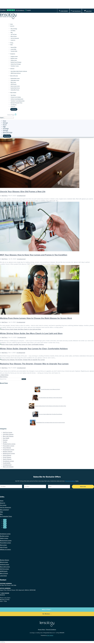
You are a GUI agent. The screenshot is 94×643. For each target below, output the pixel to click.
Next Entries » (4, 377)
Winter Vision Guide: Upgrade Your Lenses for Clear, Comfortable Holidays (34, 348)
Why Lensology (14, 28)
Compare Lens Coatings (16, 97)
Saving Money (7, 455)
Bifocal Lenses (4, 562)
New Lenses (3, 545)
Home (4, 121)
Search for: (3, 379)
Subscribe (83, 486)
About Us (12, 26)
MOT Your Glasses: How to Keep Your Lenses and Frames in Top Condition (33, 254)
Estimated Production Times (16, 103)
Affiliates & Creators (5, 549)
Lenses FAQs (13, 49)
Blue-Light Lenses (5, 567)
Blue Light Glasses (8, 436)
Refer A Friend (14, 36)
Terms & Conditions (70, 481)
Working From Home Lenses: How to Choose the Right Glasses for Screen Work (36, 318)
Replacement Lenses (9, 453)
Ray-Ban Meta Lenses (15, 78)
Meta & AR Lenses (14, 76)
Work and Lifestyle (8, 467)
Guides (5, 442)
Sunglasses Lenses (8, 461)
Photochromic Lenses (9, 444)
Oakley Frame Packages (16, 64)
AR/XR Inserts (13, 84)
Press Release (7, 448)
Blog (12, 32)
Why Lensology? (4, 510)
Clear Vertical (50, 635)
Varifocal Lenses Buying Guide (17, 99)
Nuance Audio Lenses (15, 86)
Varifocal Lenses (4, 564)
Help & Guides (13, 92)
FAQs (11, 44)
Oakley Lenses (14, 60)
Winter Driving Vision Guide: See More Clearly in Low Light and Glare (31, 333)
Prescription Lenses (8, 446)
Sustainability (6, 463)
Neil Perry (4, 196)
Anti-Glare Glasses (8, 434)
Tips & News (13, 95)
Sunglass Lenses (14, 56)
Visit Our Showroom (15, 38)
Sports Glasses (7, 459)
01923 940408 (64, 11)
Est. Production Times (6, 516)
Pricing (4, 125)
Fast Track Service (76, 11)
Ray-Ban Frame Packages (16, 62)
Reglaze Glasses (7, 451)
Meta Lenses (13, 82)
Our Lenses (3, 505)
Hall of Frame (3, 547)
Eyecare (5, 440)
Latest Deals (89, 11)
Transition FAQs (14, 51)
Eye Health (6, 438)
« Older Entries (4, 375)
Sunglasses (12, 54)
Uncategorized (21, 196)
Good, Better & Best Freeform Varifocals (19, 71)
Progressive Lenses (8, 450)
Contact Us (13, 40)
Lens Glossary (13, 104)
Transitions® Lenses (15, 66)
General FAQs (13, 47)
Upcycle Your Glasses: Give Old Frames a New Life (22, 191)
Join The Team (14, 34)
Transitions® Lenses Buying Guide (17, 101)
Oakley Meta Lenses (15, 80)
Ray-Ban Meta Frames (15, 88)
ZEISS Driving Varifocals (16, 73)
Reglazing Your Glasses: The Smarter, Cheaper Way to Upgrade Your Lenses (34, 363)
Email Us (2, 595)
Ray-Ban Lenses (14, 58)
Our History (13, 30)
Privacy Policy (41, 629)
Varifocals (12, 68)
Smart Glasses (7, 457)
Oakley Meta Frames (15, 90)
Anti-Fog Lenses (7, 432)
